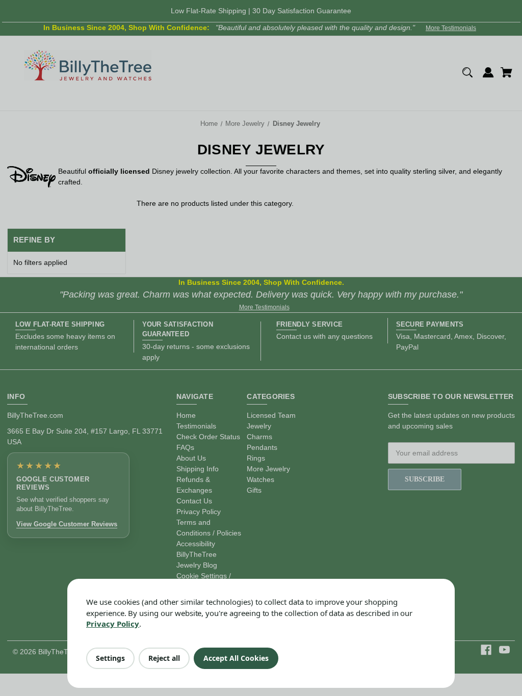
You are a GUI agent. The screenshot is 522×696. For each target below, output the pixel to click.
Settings (110, 658)
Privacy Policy (112, 624)
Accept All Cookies (236, 658)
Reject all (164, 658)
